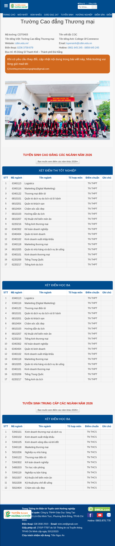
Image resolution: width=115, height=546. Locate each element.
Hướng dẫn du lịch (35, 214)
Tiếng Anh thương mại (36, 224)
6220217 (16, 264)
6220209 (16, 259)
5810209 (17, 482)
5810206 (17, 452)
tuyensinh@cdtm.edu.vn (79, 43)
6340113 (16, 183)
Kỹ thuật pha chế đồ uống (38, 482)
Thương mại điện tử (35, 193)
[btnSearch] (94, 7)
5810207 (17, 477)
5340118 (16, 447)
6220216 (16, 224)
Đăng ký (82, 3)
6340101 (16, 254)
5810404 (17, 488)
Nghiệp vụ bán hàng (36, 472)
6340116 (16, 188)
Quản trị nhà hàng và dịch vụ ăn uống (44, 249)
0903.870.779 (103, 520)
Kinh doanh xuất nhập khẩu (39, 239)
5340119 (16, 472)
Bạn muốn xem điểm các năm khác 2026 (57, 161)
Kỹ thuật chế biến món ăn (38, 219)
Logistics (29, 183)
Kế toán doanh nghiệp (36, 229)
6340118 (16, 244)
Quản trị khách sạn (34, 203)
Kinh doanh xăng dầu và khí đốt (42, 442)
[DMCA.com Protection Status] (99, 510)
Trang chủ (9, 15)
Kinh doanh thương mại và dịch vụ (43, 432)
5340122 (17, 457)
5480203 (17, 467)
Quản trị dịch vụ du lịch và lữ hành (43, 198)
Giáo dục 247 (51, 15)
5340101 (17, 432)
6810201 (16, 203)
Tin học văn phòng (35, 467)
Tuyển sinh (67, 15)
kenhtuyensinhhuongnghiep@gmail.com (29, 69)
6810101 (16, 198)
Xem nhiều (36, 15)
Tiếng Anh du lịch (34, 264)
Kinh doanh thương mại (37, 254)
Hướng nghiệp (84, 15)
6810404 (16, 209)
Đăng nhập (93, 3)
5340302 (17, 462)
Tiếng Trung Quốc (34, 259)
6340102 (16, 239)
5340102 (17, 437)
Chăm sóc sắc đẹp (34, 209)
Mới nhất (23, 15)
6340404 (16, 234)
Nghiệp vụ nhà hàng (36, 452)
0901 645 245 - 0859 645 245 (83, 47)
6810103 (16, 214)
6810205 (16, 249)
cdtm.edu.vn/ (21, 43)
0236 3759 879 (25, 47)
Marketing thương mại (36, 244)
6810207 (16, 219)
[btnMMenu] (7, 6)
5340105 (17, 442)
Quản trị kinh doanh (35, 234)
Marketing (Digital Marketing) (40, 188)
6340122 (16, 193)
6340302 (16, 229)
